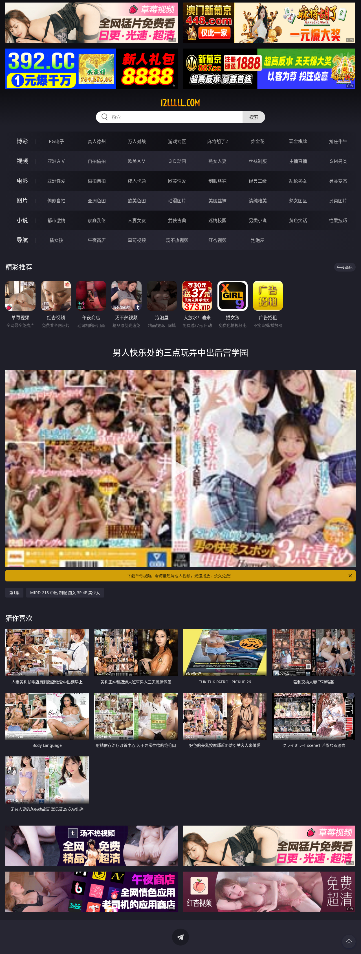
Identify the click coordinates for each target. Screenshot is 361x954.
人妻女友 (137, 220)
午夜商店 (97, 240)
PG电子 (56, 141)
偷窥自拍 (56, 201)
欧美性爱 (177, 181)
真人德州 (97, 141)
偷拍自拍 (97, 181)
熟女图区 (298, 201)
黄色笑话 (298, 220)
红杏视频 (217, 240)
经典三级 (258, 181)
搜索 (253, 117)
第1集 (14, 592)
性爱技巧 (338, 220)
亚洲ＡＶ (56, 161)
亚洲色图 (97, 201)
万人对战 (137, 141)
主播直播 (298, 161)
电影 (22, 181)
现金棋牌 (298, 141)
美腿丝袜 (217, 201)
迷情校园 (217, 220)
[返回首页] (349, 941)
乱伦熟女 (298, 181)
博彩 (22, 141)
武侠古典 (177, 220)
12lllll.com (180, 102)
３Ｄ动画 (177, 161)
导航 (22, 240)
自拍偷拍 (97, 161)
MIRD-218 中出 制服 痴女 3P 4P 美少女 (65, 592)
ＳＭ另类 (338, 161)
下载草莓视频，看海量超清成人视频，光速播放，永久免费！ (180, 575)
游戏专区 (177, 141)
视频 (22, 161)
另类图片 (338, 201)
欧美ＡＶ (137, 161)
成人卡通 (137, 181)
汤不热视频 (177, 240)
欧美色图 (137, 201)
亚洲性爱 (56, 181)
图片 (22, 200)
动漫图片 (177, 201)
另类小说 (258, 220)
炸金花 (258, 141)
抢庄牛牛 (338, 141)
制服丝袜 (217, 181)
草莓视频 (137, 240)
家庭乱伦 (97, 220)
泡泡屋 (258, 240)
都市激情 (56, 220)
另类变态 (338, 181)
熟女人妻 (217, 161)
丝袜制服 (258, 161)
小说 (22, 220)
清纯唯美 (258, 201)
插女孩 (56, 240)
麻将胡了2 (217, 141)
